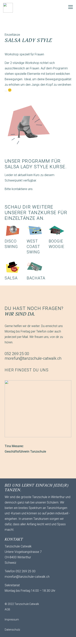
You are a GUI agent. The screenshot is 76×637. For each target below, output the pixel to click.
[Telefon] (24, 597)
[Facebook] (16, 597)
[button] (70, 7)
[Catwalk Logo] (8, 8)
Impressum (12, 619)
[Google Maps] (32, 597)
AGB (7, 609)
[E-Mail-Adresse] (8, 597)
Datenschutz (12, 629)
